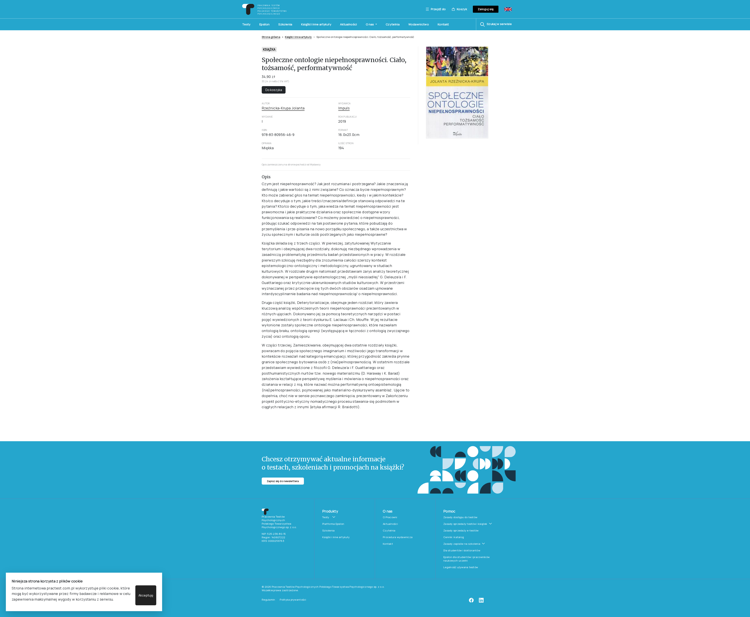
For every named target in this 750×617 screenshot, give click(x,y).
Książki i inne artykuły (316, 24)
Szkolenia (285, 24)
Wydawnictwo (418, 24)
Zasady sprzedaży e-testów (461, 530)
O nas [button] (370, 24)
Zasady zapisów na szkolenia (461, 544)
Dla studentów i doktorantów (461, 550)
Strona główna (271, 37)
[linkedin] (481, 601)
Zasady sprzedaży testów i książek (465, 524)
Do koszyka (273, 90)
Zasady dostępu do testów (460, 517)
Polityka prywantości (293, 599)
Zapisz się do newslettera (283, 481)
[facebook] (471, 601)
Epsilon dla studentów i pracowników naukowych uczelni (466, 558)
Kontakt (443, 24)
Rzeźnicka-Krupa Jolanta (283, 108)
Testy (246, 24)
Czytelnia (393, 24)
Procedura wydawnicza (397, 537)
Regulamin (268, 599)
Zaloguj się (486, 9)
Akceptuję (145, 595)
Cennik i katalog (453, 537)
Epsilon (264, 24)
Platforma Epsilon (333, 524)
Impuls (344, 108)
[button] (496, 24)
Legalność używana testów (460, 567)
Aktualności (348, 24)
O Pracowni (390, 517)
